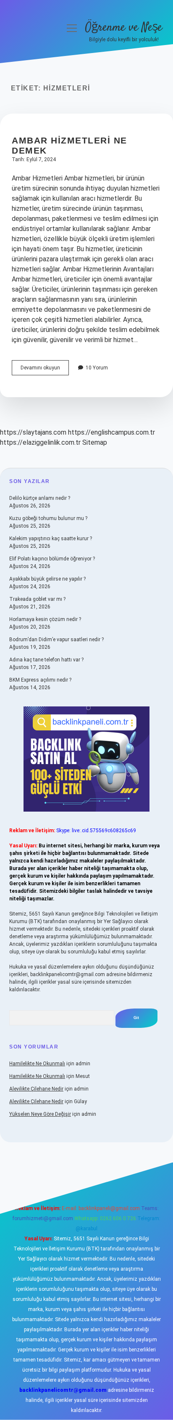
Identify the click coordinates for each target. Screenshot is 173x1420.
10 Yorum (97, 368)
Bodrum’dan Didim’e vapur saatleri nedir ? (56, 639)
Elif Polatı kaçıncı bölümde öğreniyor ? (52, 559)
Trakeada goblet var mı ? (37, 599)
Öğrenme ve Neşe (123, 27)
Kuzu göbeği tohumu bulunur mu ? (48, 518)
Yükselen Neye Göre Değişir (40, 1114)
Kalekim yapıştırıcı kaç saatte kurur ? (50, 538)
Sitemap (94, 442)
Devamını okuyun (45, 369)
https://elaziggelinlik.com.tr (40, 442)
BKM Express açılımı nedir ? (40, 680)
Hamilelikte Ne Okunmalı (37, 1064)
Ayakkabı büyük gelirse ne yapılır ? (47, 579)
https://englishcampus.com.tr (111, 432)
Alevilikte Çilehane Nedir (36, 1089)
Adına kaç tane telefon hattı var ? (46, 660)
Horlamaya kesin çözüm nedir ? (45, 619)
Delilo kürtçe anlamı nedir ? (39, 498)
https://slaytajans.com (33, 432)
